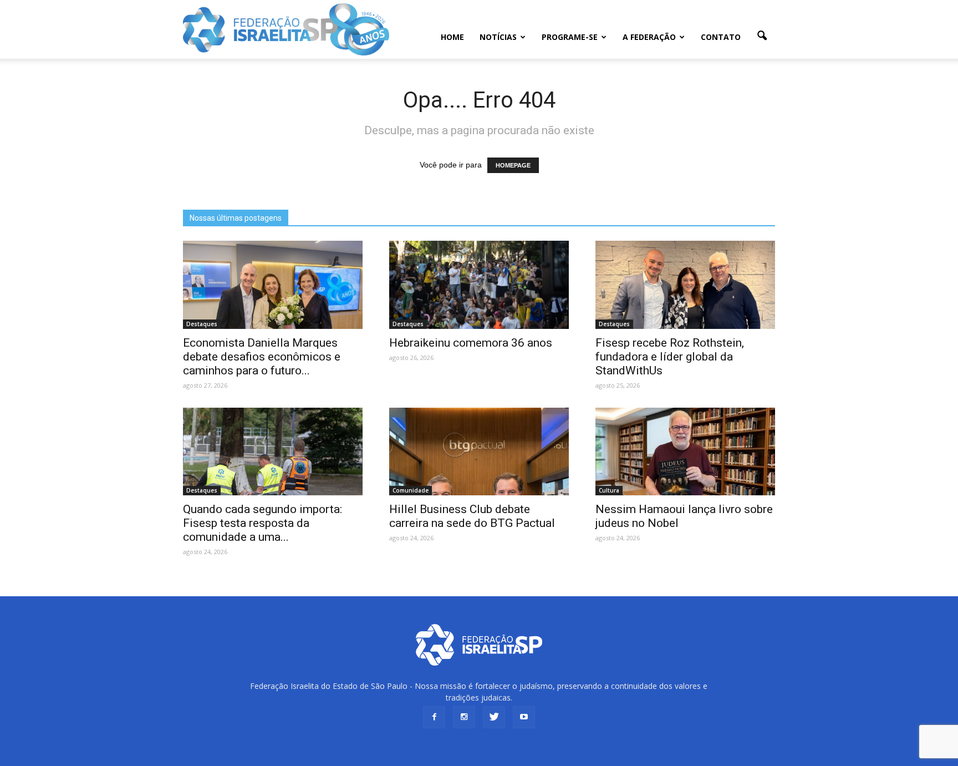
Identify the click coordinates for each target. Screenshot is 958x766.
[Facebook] (434, 717)
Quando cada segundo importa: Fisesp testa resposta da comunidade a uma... (262, 523)
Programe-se (570, 37)
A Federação (649, 37)
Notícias (498, 37)
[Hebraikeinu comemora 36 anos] (479, 285)
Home (452, 37)
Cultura (609, 490)
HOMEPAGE (513, 165)
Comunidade (411, 490)
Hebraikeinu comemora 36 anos (470, 342)
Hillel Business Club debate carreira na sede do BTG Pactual (472, 516)
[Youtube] (524, 717)
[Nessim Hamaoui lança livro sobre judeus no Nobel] (685, 452)
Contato (721, 37)
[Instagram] (464, 717)
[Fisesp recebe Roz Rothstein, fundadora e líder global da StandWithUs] (685, 285)
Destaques (201, 324)
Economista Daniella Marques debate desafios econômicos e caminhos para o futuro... (261, 356)
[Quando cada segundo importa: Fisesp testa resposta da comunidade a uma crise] (273, 452)
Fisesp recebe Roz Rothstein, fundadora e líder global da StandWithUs (669, 356)
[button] (761, 36)
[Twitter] (494, 717)
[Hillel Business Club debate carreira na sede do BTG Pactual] (479, 452)
